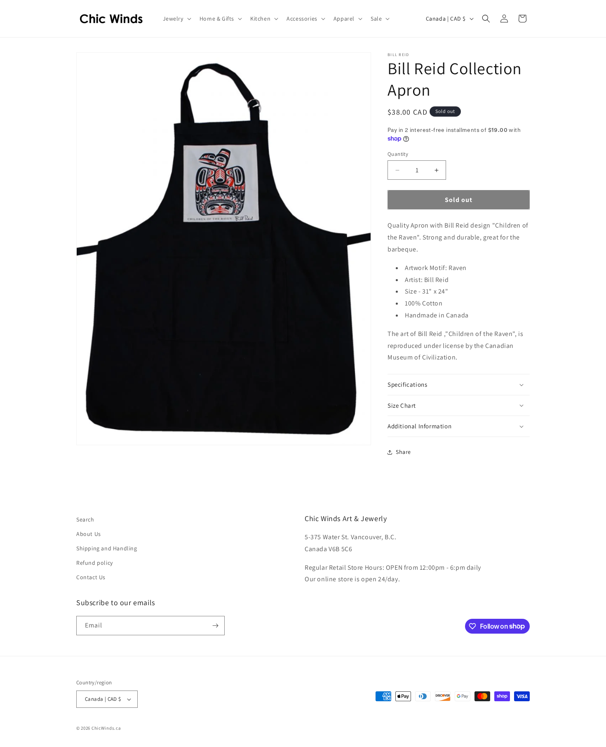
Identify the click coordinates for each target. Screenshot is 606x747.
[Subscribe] (215, 625)
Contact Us (91, 577)
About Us (88, 534)
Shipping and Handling (106, 548)
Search (85, 519)
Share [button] (403, 452)
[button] (176, 18)
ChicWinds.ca (106, 728)
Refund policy (94, 562)
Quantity (398, 153)
